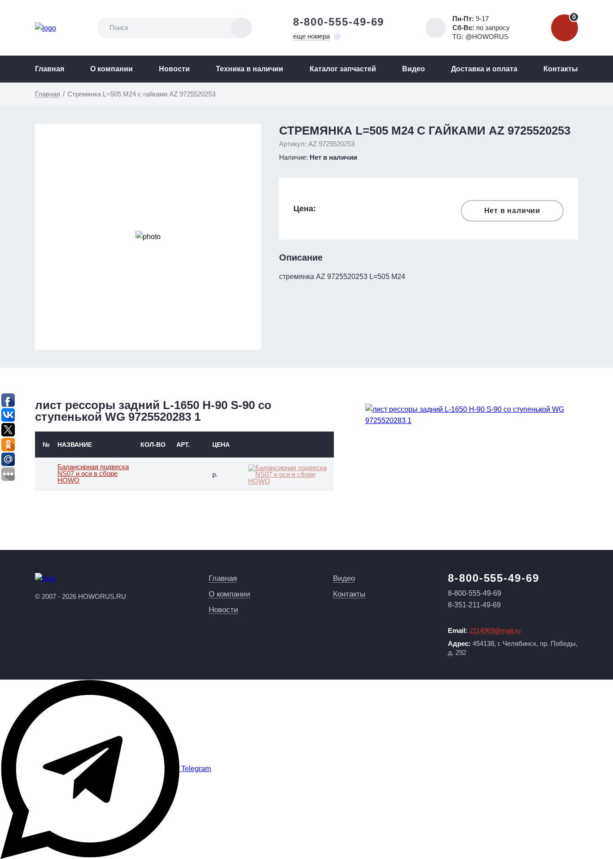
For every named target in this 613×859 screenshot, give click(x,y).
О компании (111, 69)
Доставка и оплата (484, 69)
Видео (413, 69)
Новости (174, 69)
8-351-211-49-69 (474, 605)
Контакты (560, 69)
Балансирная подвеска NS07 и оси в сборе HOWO (93, 473)
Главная (49, 69)
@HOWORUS (486, 36)
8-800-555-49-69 (339, 22)
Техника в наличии (249, 69)
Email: (484, 630)
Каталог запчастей (343, 69)
